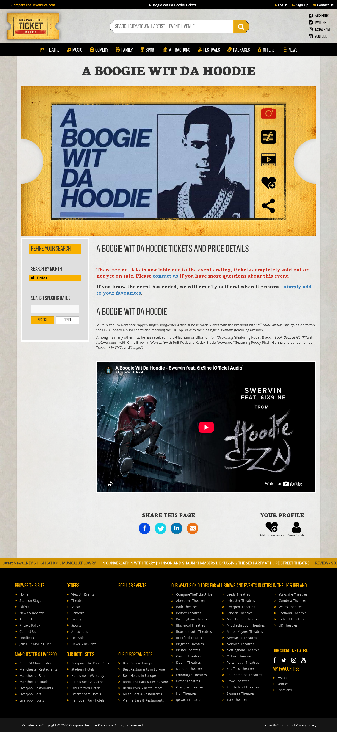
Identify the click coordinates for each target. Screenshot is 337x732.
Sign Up (302, 5)
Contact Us (325, 5)
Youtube (320, 36)
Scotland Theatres (292, 613)
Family (127, 50)
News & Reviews (31, 613)
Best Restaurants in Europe (143, 669)
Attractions (179, 50)
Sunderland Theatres (242, 687)
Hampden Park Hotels (87, 700)
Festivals (211, 50)
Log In (282, 5)
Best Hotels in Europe (139, 675)
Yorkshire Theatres (292, 594)
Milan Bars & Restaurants (142, 694)
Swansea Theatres (240, 693)
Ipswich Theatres (188, 699)
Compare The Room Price (90, 663)
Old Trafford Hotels (85, 688)
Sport (150, 50)
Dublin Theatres (188, 662)
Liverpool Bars (30, 694)
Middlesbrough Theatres (245, 625)
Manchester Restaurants (38, 669)
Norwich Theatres (240, 644)
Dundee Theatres (189, 668)
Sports (75, 625)
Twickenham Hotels (85, 694)
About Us (26, 619)
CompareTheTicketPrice (193, 594)
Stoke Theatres (237, 681)
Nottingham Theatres (243, 650)
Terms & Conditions (278, 725)
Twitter (320, 23)
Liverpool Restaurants (36, 688)
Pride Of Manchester (35, 663)
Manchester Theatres (243, 619)
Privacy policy (306, 725)
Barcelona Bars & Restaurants (145, 682)
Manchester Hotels (33, 682)
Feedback (26, 637)
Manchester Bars (32, 675)
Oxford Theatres (239, 656)
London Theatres (239, 613)
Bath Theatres (186, 607)
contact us (165, 275)
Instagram (322, 30)
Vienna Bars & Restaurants (143, 700)
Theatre (52, 50)
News (293, 50)
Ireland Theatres (291, 619)
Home (23, 594)
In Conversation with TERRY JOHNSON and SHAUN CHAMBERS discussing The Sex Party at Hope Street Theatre (141, 563)
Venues (282, 684)
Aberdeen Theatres (190, 600)
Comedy (101, 50)
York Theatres (237, 699)
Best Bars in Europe (137, 663)
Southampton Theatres (244, 675)
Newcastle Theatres (241, 637)
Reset (67, 320)
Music (77, 50)
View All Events (82, 594)
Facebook (321, 16)
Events (281, 677)
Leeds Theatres (238, 594)
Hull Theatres (186, 693)
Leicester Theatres (240, 600)
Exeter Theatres (187, 681)
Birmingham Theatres (192, 619)
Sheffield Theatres (240, 668)
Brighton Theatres (189, 644)
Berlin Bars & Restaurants (142, 688)
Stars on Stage (30, 600)
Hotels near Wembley (87, 675)
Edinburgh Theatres (191, 675)
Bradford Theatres (189, 637)
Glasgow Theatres (189, 687)
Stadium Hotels (82, 669)
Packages (241, 50)
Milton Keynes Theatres (244, 631)
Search (42, 320)
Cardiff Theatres (188, 656)
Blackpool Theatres (190, 625)
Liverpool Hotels (31, 700)
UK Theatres (288, 625)
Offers (269, 50)
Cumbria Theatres (292, 600)
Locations (284, 690)
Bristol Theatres (187, 650)
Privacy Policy (29, 625)
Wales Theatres (290, 607)
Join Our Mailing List (35, 644)
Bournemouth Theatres (193, 631)
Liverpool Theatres (240, 607)
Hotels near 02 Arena (87, 682)
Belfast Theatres (188, 613)
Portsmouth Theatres (242, 662)
